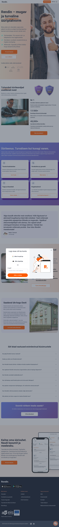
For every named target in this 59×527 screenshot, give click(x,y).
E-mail (9, 268)
